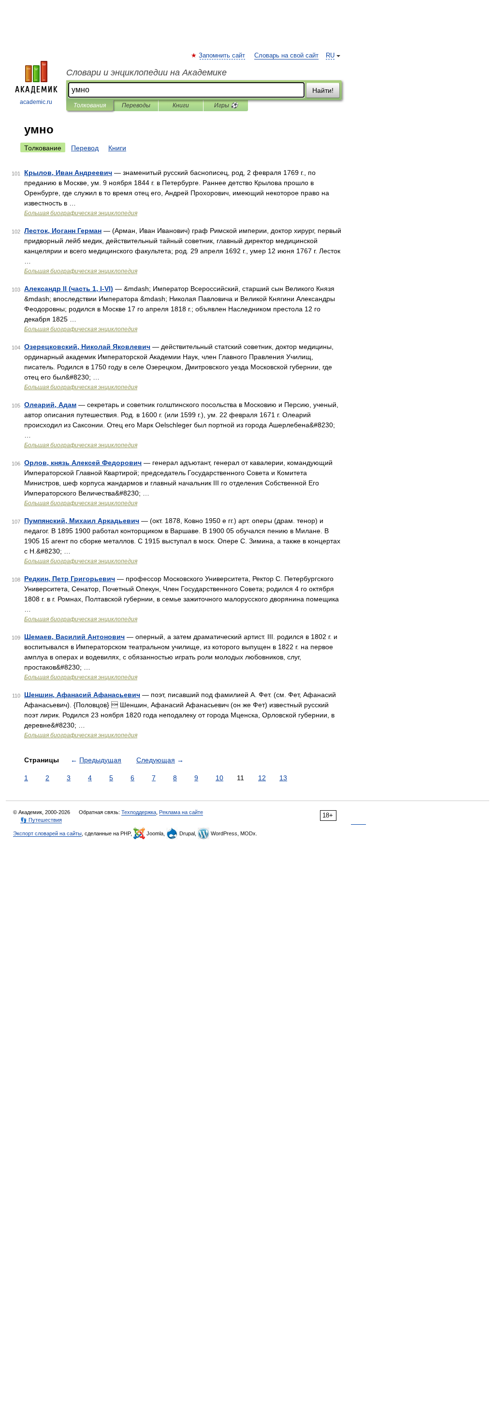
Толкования (89, 105)
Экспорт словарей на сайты (47, 833)
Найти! (323, 90)
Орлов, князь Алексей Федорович (83, 462)
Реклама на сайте (181, 812)
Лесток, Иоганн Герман (63, 230)
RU (330, 55)
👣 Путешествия (41, 820)
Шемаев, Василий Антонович (74, 637)
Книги (181, 105)
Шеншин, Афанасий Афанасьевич (82, 695)
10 (219, 778)
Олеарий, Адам (50, 404)
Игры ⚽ (226, 105)
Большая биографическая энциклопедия (80, 213)
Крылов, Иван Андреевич (68, 172)
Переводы (136, 105)
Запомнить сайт (222, 55)
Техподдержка (138, 812)
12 (262, 778)
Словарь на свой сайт (286, 55)
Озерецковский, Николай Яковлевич (87, 346)
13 (283, 778)
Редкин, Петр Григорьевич (69, 579)
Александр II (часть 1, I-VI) (68, 288)
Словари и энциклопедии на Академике (146, 72)
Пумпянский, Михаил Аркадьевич (81, 521)
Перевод (85, 148)
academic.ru (36, 102)
